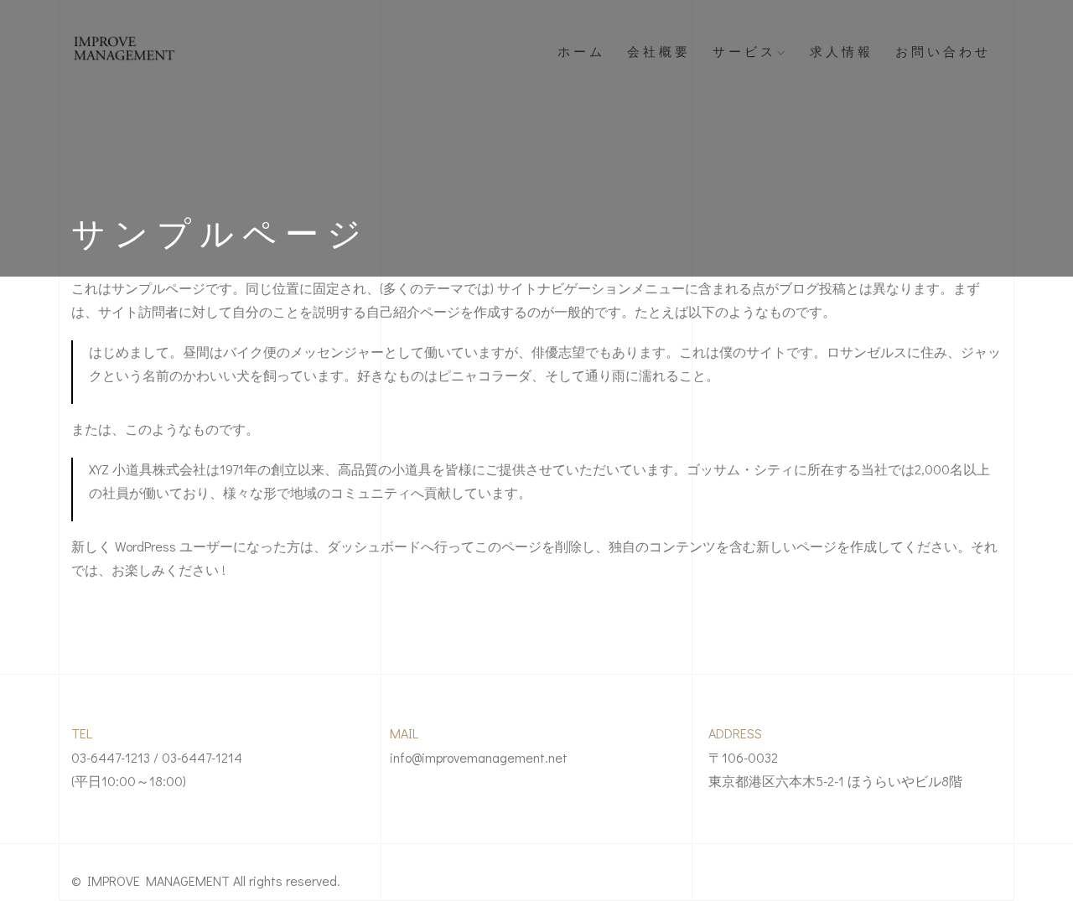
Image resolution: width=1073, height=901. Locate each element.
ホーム (581, 50)
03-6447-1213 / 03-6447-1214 (156, 757)
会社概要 (659, 50)
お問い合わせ (943, 50)
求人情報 (841, 50)
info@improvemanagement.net (479, 757)
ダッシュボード (374, 546)
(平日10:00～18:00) (128, 781)
